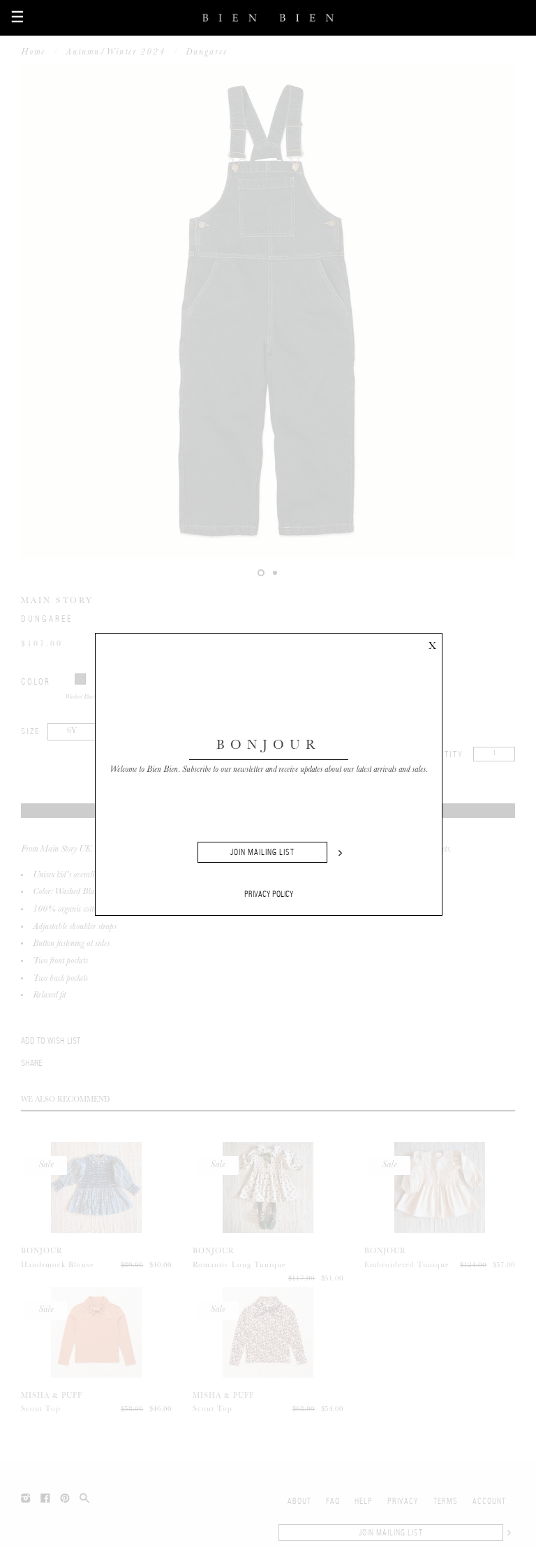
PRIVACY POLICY (269, 894)
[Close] (432, 643)
